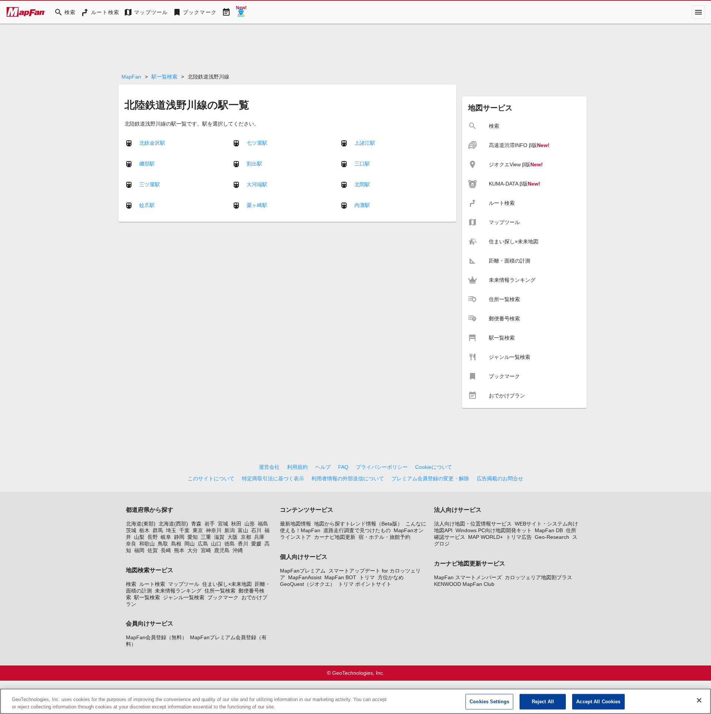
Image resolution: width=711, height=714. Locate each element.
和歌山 (147, 544)
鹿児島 (222, 550)
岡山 (189, 544)
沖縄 (238, 550)
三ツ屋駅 (149, 184)
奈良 (131, 544)
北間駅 (362, 184)
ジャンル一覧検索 (183, 597)
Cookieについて (433, 467)
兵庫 (259, 537)
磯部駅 (147, 163)
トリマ (367, 577)
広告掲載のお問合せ (500, 478)
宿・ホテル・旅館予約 (384, 537)
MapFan (131, 77)
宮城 (223, 524)
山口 (216, 544)
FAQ (343, 467)
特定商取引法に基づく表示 (273, 478)
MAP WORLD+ (485, 537)
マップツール (183, 584)
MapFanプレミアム (303, 571)
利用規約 (297, 467)
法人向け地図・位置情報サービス (473, 524)
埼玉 (171, 530)
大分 (192, 550)
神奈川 (213, 530)
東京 (198, 530)
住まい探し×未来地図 (227, 584)
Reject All (543, 701)
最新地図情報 (295, 524)
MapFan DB (549, 530)
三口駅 (362, 163)
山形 (249, 524)
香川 (243, 544)
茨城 (131, 530)
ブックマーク (222, 597)
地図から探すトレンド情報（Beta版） (358, 524)
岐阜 (166, 537)
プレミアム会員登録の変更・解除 (430, 478)
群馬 (158, 530)
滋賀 (219, 537)
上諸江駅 (364, 143)
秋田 (236, 524)
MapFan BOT (340, 577)
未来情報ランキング (178, 591)
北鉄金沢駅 (152, 143)
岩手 (209, 524)
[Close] (699, 700)
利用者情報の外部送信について (347, 478)
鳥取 (163, 544)
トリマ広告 (519, 537)
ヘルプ (323, 467)
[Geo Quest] (241, 12)
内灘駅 (362, 205)
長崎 (166, 550)
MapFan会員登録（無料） (156, 637)
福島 (263, 524)
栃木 (144, 530)
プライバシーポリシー (382, 467)
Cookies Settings (489, 701)
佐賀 (152, 550)
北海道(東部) (141, 524)
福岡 (139, 550)
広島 (203, 544)
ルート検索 (152, 584)
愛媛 (256, 544)
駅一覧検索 (164, 77)
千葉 (184, 530)
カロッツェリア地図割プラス (538, 577)
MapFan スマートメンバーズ (468, 577)
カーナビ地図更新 (335, 537)
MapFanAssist (304, 577)
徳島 (229, 544)
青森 (196, 524)
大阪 (232, 537)
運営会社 (269, 467)
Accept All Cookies (598, 701)
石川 (256, 530)
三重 (206, 537)
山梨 (139, 537)
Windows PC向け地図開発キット (493, 530)
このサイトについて (211, 478)
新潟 (229, 530)
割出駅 (254, 163)
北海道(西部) (173, 524)
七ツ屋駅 (257, 143)
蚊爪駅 (147, 205)
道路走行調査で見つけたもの (357, 530)
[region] (355, 701)
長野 (152, 537)
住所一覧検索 (220, 591)
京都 (246, 537)
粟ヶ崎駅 (257, 205)
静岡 (179, 537)
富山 (243, 530)
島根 (176, 544)
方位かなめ (391, 577)
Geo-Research (552, 537)
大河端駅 (257, 184)
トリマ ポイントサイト (364, 584)
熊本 (179, 550)
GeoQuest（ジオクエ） (307, 584)
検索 (131, 584)
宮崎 (206, 550)
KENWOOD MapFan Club (464, 584)
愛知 (192, 537)
